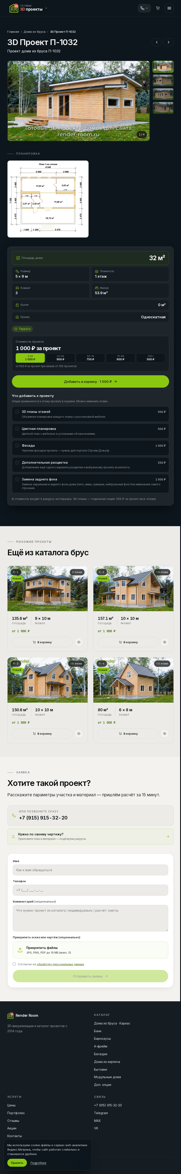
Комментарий (34, 901)
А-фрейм (100, 1046)
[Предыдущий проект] (157, 42)
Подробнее (38, 1163)
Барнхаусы (102, 1038)
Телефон (19, 881)
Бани (97, 1031)
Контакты (14, 1136)
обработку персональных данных (60, 964)
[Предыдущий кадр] (14, 101)
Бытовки (100, 1069)
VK (96, 1128)
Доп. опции (102, 1085)
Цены (11, 1105)
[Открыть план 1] (48, 199)
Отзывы (13, 1121)
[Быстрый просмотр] (78, 642)
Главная (13, 31)
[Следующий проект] (169, 42)
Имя (16, 861)
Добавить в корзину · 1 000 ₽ (88, 381)
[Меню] (169, 8)
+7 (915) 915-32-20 (108, 1105)
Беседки (100, 1054)
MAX (97, 1121)
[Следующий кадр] (142, 101)
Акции (11, 1128)
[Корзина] (158, 8)
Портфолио (16, 1113)
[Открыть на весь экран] (79, 101)
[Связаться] (144, 8)
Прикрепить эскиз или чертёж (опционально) (46, 937)
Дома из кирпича (107, 1062)
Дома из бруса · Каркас (112, 1023)
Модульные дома (107, 1077)
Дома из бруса (34, 31)
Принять (17, 1163)
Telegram (101, 1113)
